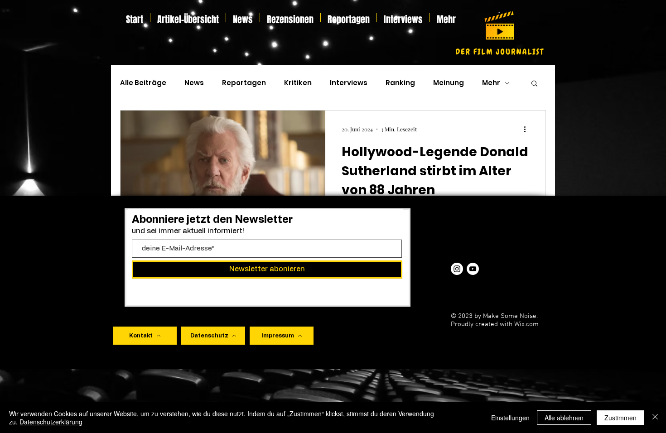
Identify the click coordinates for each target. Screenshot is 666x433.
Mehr (491, 83)
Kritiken (298, 83)
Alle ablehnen (564, 417)
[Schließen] (655, 417)
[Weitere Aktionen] (527, 129)
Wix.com (526, 324)
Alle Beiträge (143, 83)
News (194, 83)
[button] (534, 84)
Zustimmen (620, 417)
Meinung (448, 83)
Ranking (400, 83)
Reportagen (244, 83)
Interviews (348, 83)
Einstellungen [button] (510, 417)
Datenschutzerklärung (50, 421)
